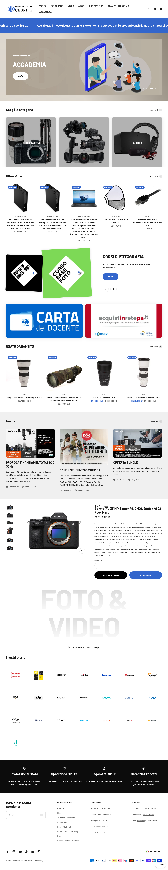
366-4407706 (148, 814)
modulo (140, 820)
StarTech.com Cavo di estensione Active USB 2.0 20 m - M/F (147, 222)
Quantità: (98, 560)
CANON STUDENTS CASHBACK (80, 470)
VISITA (20, 76)
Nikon (64, 394)
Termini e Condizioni (66, 817)
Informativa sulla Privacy (67, 831)
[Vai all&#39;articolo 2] (10, 515)
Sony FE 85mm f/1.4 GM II (104, 397)
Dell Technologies (20, 216)
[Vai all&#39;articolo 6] (10, 548)
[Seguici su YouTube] (20, 851)
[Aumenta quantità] (108, 566)
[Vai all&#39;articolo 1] (10, 507)
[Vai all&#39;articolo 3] (10, 522)
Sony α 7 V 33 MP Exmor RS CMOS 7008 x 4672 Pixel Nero (127, 510)
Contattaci (61, 808)
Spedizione (62, 822)
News (59, 813)
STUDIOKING (116, 216)
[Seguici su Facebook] (7, 851)
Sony (24, 394)
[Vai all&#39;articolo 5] (10, 540)
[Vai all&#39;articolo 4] (10, 531)
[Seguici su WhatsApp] (39, 851)
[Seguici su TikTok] (26, 851)
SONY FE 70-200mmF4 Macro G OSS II (143, 397)
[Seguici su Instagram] (13, 851)
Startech (147, 216)
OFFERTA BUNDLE (125, 462)
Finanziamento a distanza (68, 840)
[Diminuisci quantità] (98, 566)
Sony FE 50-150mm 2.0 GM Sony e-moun (24, 397)
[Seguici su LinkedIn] (32, 851)
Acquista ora (145, 575)
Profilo (60, 836)
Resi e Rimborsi (64, 827)
